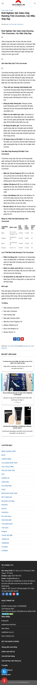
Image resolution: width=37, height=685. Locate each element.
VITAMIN (4, 551)
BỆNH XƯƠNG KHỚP (8, 451)
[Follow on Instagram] (6, 594)
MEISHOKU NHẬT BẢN (9, 493)
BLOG (3, 455)
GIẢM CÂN (5, 482)
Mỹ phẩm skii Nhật (7, 501)
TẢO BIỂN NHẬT (7, 524)
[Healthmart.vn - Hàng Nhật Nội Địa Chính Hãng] (18, 3)
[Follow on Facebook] (3, 594)
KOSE (3, 490)
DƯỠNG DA (5, 478)
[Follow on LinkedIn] (17, 594)
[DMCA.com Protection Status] (7, 614)
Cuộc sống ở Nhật (7, 10)
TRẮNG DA (5, 539)
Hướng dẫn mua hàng (9, 647)
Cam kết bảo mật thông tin (11, 661)
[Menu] (2, 3)
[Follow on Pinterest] (14, 594)
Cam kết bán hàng (8, 656)
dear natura (5, 628)
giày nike (25, 346)
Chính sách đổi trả (8, 652)
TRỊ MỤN (4, 547)
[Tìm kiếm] (35, 3)
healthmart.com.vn (7, 632)
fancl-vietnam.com (7, 636)
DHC (3, 474)
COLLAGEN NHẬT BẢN (9, 463)
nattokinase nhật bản (8, 625)
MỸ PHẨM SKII (6, 497)
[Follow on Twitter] (10, 594)
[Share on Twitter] (18, 339)
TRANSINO (5, 543)
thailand (4, 531)
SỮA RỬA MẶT (6, 520)
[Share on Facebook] (14, 339)
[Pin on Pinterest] (22, 339)
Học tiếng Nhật (6, 486)
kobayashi (4, 621)
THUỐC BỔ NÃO (7, 535)
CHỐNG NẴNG (6, 459)
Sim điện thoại (6, 516)
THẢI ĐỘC (4, 528)
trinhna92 (20, 24)
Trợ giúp (4, 665)
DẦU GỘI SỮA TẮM (8, 470)
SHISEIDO (5, 512)
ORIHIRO (4, 505)
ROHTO (4, 509)
